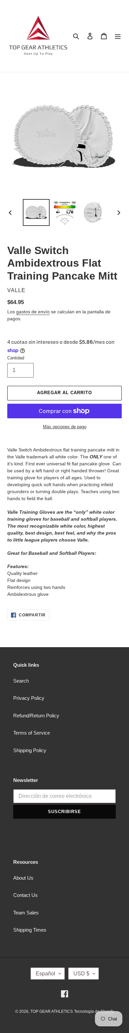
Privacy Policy (28, 698)
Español (45, 973)
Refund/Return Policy (36, 715)
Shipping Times (29, 930)
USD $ (81, 973)
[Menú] (118, 36)
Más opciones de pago (64, 426)
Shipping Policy (29, 750)
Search (21, 681)
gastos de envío (33, 311)
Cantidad (15, 357)
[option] (36, 212)
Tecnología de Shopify (94, 1011)
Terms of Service (31, 733)
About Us (23, 878)
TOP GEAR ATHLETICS (51, 1011)
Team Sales (26, 912)
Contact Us (25, 895)
